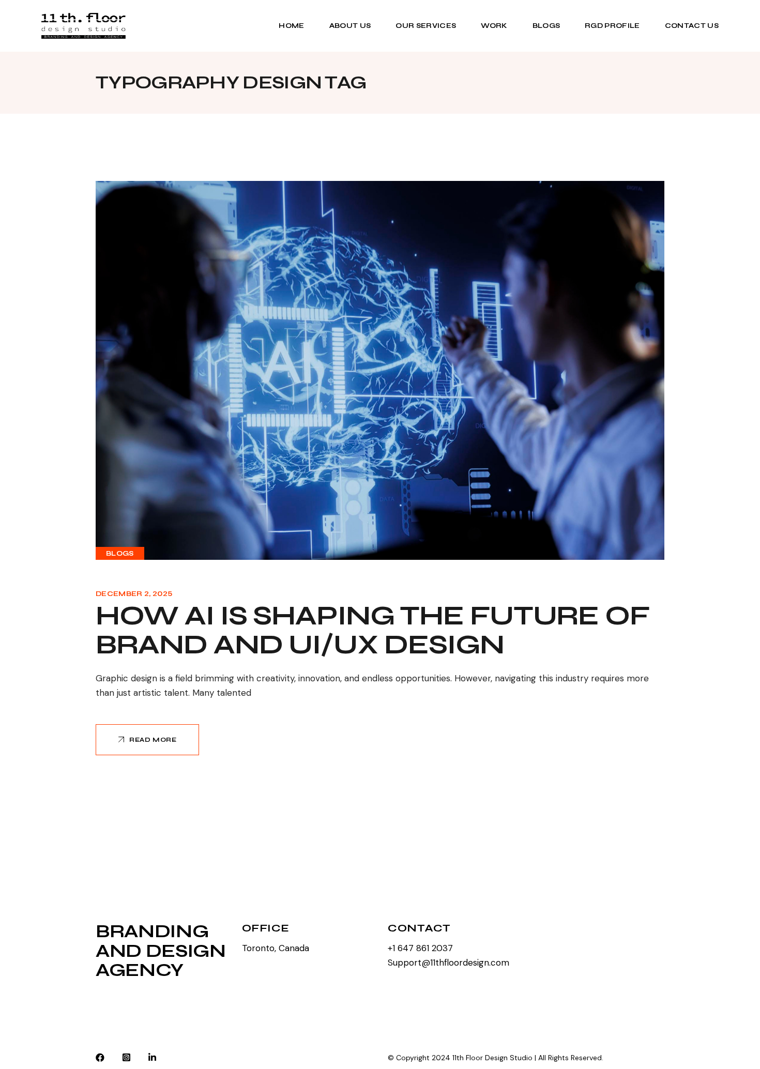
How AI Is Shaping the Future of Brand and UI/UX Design (372, 630)
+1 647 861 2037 (420, 948)
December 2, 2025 (134, 594)
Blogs (120, 553)
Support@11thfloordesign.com (448, 962)
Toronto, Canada (275, 948)
